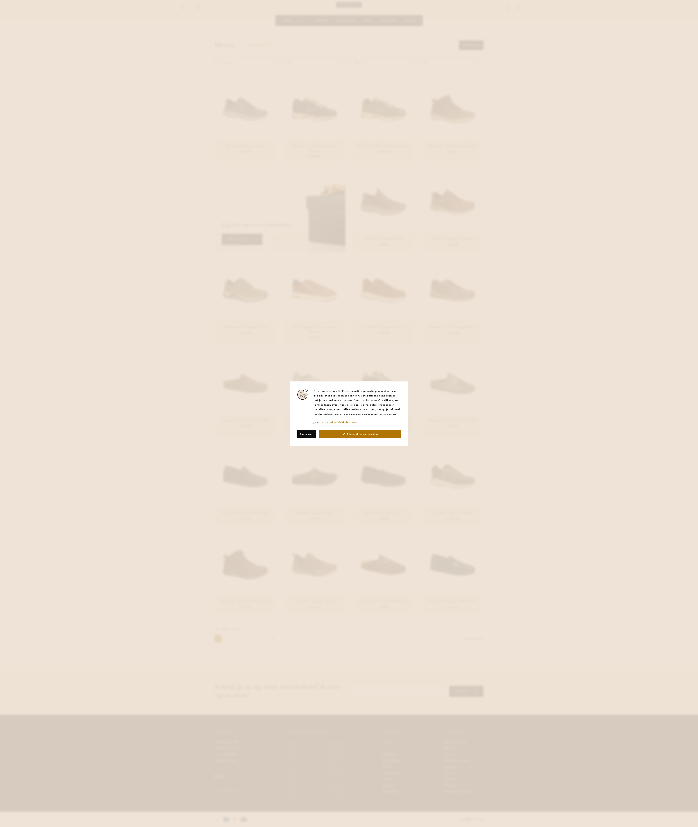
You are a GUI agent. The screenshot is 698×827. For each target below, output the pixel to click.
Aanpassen (306, 434)
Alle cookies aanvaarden (362, 434)
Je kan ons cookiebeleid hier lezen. (336, 422)
